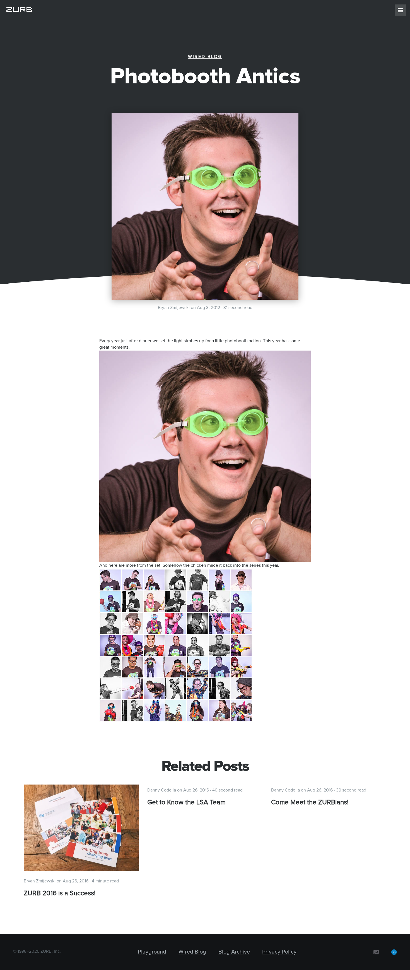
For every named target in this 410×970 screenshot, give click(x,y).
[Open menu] (400, 10)
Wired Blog (205, 56)
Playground (152, 952)
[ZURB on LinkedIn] (394, 952)
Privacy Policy (279, 952)
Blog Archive (234, 952)
